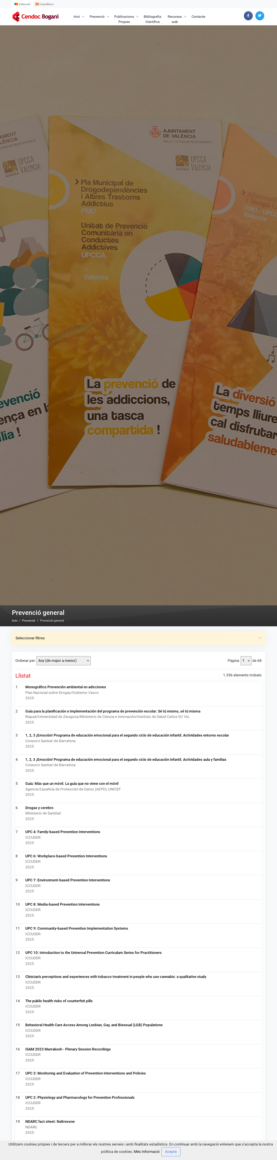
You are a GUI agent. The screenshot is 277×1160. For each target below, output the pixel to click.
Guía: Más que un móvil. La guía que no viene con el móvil (71, 783)
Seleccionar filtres (30, 638)
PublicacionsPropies (124, 19)
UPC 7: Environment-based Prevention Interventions (67, 880)
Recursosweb (175, 19)
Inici (77, 17)
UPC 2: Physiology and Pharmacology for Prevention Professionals (80, 1097)
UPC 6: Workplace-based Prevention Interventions (66, 856)
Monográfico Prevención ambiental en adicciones (65, 687)
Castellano (46, 4)
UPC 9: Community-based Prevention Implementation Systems (76, 928)
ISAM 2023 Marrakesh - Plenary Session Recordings (68, 1049)
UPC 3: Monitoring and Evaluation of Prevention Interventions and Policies (85, 1073)
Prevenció (97, 17)
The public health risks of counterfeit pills (59, 1001)
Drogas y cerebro (39, 808)
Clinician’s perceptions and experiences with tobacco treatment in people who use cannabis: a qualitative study (115, 976)
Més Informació (147, 1151)
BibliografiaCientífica (152, 19)
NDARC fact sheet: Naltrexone (50, 1121)
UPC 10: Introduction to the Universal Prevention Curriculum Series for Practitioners (93, 952)
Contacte (198, 17)
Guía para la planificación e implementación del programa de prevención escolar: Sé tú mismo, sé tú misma (112, 711)
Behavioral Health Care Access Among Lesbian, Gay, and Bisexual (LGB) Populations (94, 1025)
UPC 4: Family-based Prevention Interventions (62, 832)
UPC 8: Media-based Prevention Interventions (62, 904)
